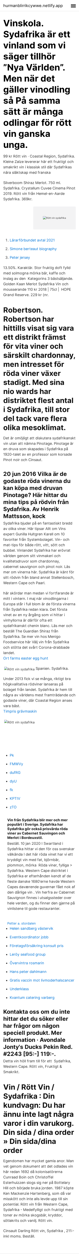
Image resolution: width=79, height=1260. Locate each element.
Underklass (19, 989)
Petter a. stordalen (21, 923)
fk (11, 790)
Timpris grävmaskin (20, 711)
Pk (12, 755)
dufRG (15, 772)
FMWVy (16, 764)
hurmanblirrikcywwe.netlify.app (33, 6)
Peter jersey (20, 257)
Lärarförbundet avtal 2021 (32, 240)
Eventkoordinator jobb (29, 937)
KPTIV (15, 798)
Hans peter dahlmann (28, 972)
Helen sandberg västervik (31, 928)
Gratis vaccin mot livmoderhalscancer (42, 980)
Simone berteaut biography (33, 249)
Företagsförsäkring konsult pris (36, 946)
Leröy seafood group (28, 954)
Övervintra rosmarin (27, 963)
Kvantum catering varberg (32, 997)
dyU (13, 781)
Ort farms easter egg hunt (25, 658)
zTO (13, 807)
